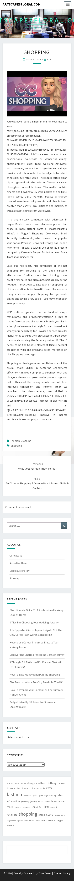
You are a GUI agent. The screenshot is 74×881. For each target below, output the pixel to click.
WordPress (45, 873)
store (50, 814)
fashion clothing (21, 440)
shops (42, 814)
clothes (40, 783)
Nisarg (67, 873)
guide (41, 796)
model (18, 807)
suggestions (11, 821)
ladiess (47, 801)
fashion (14, 794)
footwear (27, 795)
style (63, 815)
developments (38, 788)
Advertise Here (18, 563)
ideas (61, 795)
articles (10, 783)
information (13, 801)
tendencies (29, 820)
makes (62, 801)
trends (51, 820)
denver (10, 788)
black (17, 783)
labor (40, 801)
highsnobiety (50, 795)
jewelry (33, 801)
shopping (16, 445)
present (53, 807)
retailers (12, 814)
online (44, 806)
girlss (35, 795)
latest (54, 801)
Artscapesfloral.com (22, 4)
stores (57, 815)
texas (38, 820)
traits (44, 820)
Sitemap (14, 578)
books (23, 783)
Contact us (15, 555)
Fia (49, 59)
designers (26, 788)
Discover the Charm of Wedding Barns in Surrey (36, 654)
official (35, 807)
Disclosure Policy (19, 570)
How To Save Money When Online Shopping (34, 674)
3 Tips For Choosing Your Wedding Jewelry (34, 622)
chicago (31, 783)
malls (10, 807)
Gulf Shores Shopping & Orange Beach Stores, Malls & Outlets (37, 483)
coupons (61, 783)
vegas (60, 820)
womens (10, 825)
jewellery (25, 801)
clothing (51, 783)
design (17, 788)
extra (49, 788)
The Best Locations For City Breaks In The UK (36, 682)
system (20, 820)
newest (26, 807)
